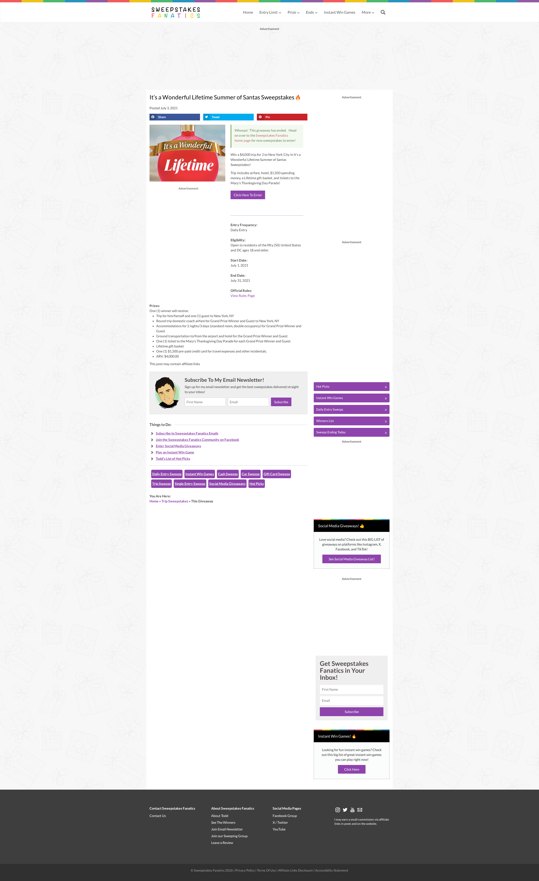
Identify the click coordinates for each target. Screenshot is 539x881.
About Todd (219, 816)
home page (243, 140)
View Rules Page (243, 296)
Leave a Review (222, 843)
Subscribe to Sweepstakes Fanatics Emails (187, 433)
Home (248, 12)
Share (162, 117)
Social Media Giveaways (227, 484)
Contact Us (157, 816)
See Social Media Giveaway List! (352, 559)
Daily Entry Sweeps (166, 474)
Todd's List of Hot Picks (173, 459)
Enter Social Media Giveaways (178, 446)
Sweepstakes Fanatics (272, 135)
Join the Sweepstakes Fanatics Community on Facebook (197, 440)
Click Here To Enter (248, 195)
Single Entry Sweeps (190, 484)
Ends (310, 12)
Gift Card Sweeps (277, 474)
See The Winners (223, 822)
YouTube (279, 829)
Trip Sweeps (161, 484)
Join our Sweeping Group (229, 836)
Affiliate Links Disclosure (296, 870)
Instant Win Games (339, 12)
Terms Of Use (266, 870)
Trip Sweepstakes (174, 501)
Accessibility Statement (331, 870)
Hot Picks (256, 484)
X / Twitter (280, 822)
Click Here (351, 769)
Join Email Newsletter (227, 829)
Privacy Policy (245, 870)
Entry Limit (268, 12)
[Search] (384, 13)
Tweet (216, 117)
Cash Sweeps (228, 474)
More (366, 12)
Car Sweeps (251, 474)
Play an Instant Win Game (175, 452)
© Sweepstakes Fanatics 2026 (212, 870)
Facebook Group (285, 816)
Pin (267, 117)
